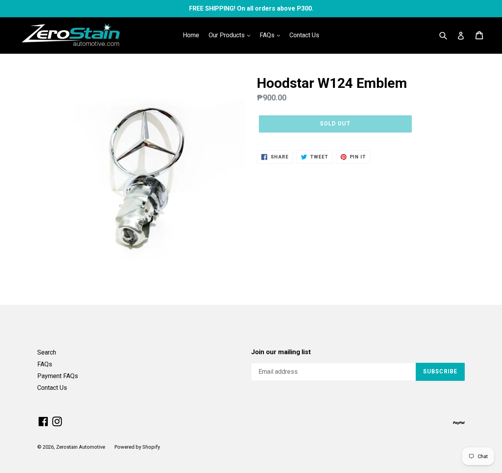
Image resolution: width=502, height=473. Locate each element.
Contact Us (304, 35)
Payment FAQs (57, 376)
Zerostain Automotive (80, 447)
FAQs (268, 35)
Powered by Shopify (137, 447)
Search (46, 352)
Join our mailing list (281, 352)
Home (191, 35)
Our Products (227, 35)
